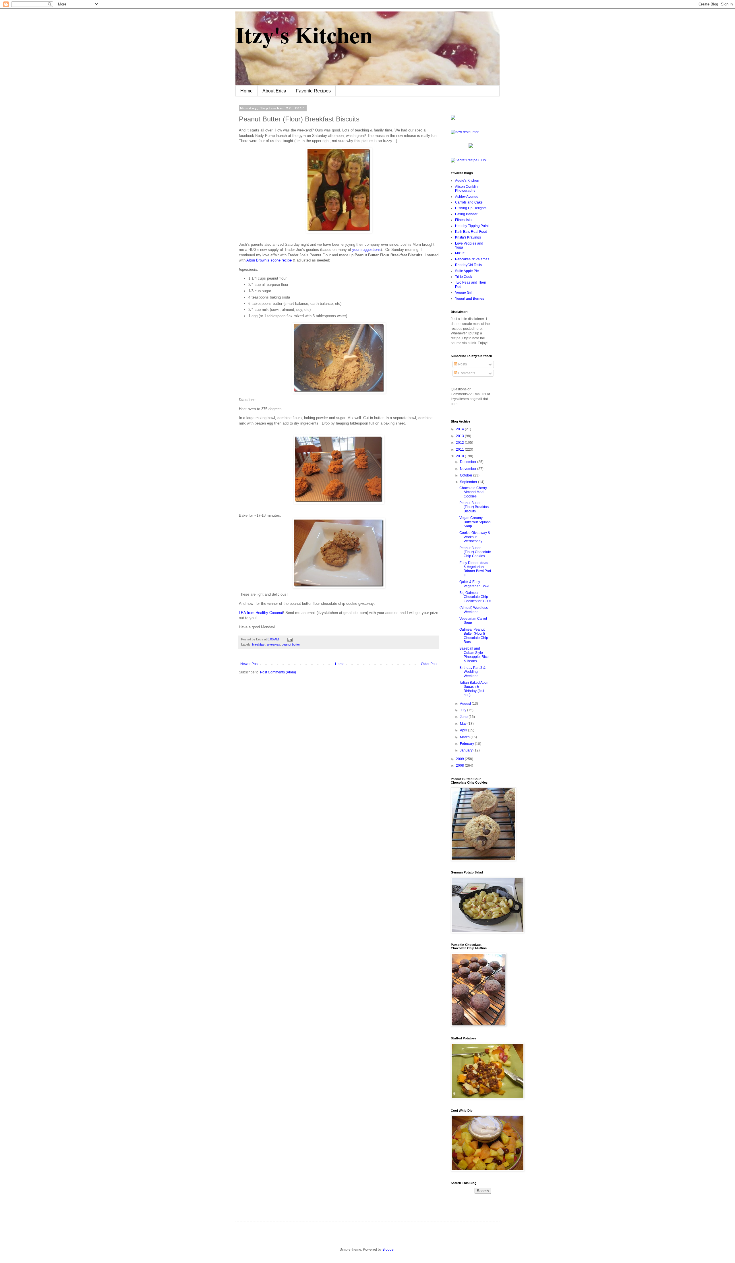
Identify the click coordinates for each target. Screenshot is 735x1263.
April (464, 730)
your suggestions (366, 249)
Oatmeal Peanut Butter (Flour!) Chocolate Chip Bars (473, 635)
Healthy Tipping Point (472, 226)
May (463, 724)
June (464, 717)
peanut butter (291, 644)
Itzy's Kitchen (303, 34)
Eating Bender (466, 214)
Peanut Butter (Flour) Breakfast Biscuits (474, 507)
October (466, 475)
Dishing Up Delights (470, 208)
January (466, 750)
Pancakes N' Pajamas (472, 259)
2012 (460, 443)
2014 (460, 429)
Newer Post (249, 664)
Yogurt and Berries (469, 299)
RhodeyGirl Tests (468, 265)
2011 (460, 450)
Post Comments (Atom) (278, 672)
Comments (466, 373)
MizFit (459, 253)
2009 (460, 759)
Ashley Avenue (466, 197)
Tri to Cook (463, 277)
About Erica (274, 90)
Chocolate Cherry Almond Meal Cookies (473, 492)
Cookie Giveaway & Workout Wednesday (474, 537)
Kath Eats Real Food (471, 232)
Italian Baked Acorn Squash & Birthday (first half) (474, 689)
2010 (460, 456)
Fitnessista (463, 220)
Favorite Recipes (313, 90)
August (466, 704)
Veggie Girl (463, 292)
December (468, 462)
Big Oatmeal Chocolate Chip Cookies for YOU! (475, 597)
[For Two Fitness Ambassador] (453, 119)
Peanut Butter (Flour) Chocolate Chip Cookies (475, 552)
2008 (460, 766)
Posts (462, 364)
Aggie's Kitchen (467, 181)
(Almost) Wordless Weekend (473, 610)
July (463, 710)
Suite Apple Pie (467, 271)
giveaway (273, 644)
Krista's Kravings (468, 237)
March (465, 737)
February (467, 744)
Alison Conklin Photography (466, 189)
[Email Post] (289, 639)
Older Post (429, 664)
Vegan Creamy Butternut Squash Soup (475, 522)
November (468, 469)
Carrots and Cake (469, 202)
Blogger (388, 1249)
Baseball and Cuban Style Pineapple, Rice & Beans (474, 654)
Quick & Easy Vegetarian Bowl (474, 584)
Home (246, 90)
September (469, 482)
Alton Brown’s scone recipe (269, 260)
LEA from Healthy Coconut (261, 613)
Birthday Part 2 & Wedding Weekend (472, 672)
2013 (460, 436)
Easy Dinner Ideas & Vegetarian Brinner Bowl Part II (475, 569)
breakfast (258, 644)
